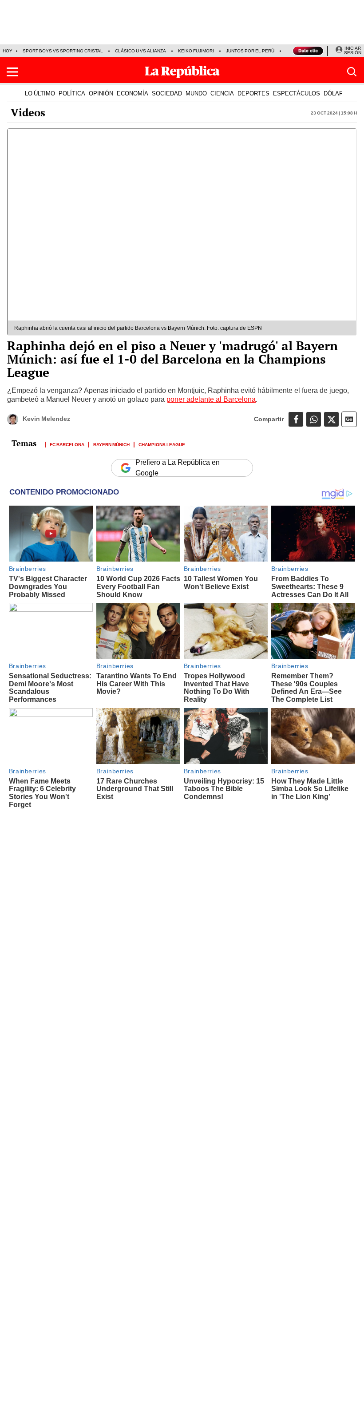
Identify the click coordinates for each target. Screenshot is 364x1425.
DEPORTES (253, 93)
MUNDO (196, 93)
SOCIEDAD (167, 93)
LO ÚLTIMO (40, 93)
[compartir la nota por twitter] (331, 419)
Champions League (161, 443)
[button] (12, 71)
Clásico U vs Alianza (140, 50)
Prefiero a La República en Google (177, 468)
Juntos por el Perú (250, 50)
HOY (7, 50)
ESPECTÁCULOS (296, 93)
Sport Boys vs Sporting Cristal (63, 50)
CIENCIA (222, 93)
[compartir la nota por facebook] (296, 419)
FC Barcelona (67, 443)
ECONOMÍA (132, 93)
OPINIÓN (101, 93)
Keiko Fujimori (196, 50)
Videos (28, 112)
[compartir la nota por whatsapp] (313, 419)
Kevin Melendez (46, 419)
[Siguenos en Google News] (349, 419)
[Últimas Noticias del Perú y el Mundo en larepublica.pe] (182, 72)
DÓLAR (333, 93)
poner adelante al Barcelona (211, 399)
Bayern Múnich (111, 443)
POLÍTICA (72, 93)
